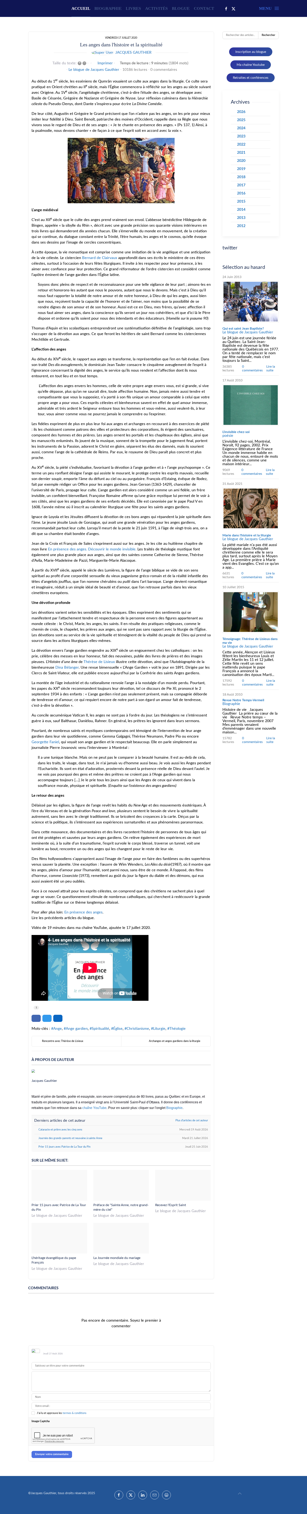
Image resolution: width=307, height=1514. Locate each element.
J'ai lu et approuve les (61, 1413)
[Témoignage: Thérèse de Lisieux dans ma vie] (250, 612)
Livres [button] (133, 8)
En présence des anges (83, 912)
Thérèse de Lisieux (99, 662)
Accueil (80, 8)
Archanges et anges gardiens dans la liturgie (174, 1041)
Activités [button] (156, 8)
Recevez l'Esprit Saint (170, 1205)
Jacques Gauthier (133, 53)
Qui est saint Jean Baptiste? (243, 328)
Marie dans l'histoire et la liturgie (246, 535)
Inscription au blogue (250, 51)
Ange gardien (77, 1029)
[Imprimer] (166, 1495)
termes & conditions (74, 1413)
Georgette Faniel (45, 742)
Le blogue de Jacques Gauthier (94, 69)
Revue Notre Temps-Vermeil (243, 700)
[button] (269, 8)
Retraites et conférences (250, 77)
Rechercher (268, 35)
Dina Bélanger (67, 667)
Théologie (177, 1029)
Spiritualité (100, 1029)
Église (118, 1029)
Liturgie (159, 1029)
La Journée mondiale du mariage (116, 1258)
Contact (204, 8)
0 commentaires (163, 70)
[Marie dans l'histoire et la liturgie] (250, 508)
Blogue (181, 8)
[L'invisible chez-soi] (250, 405)
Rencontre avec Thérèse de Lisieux (62, 1041)
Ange (57, 1029)
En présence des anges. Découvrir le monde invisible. (92, 549)
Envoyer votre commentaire (52, 1454)
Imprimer (105, 63)
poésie (227, 436)
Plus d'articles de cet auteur (191, 1120)
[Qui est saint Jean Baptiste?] (250, 302)
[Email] (154, 1495)
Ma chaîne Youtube (251, 64)
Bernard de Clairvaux (99, 258)
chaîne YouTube (94, 1108)
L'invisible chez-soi (236, 432)
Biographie (108, 8)
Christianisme (138, 1029)
